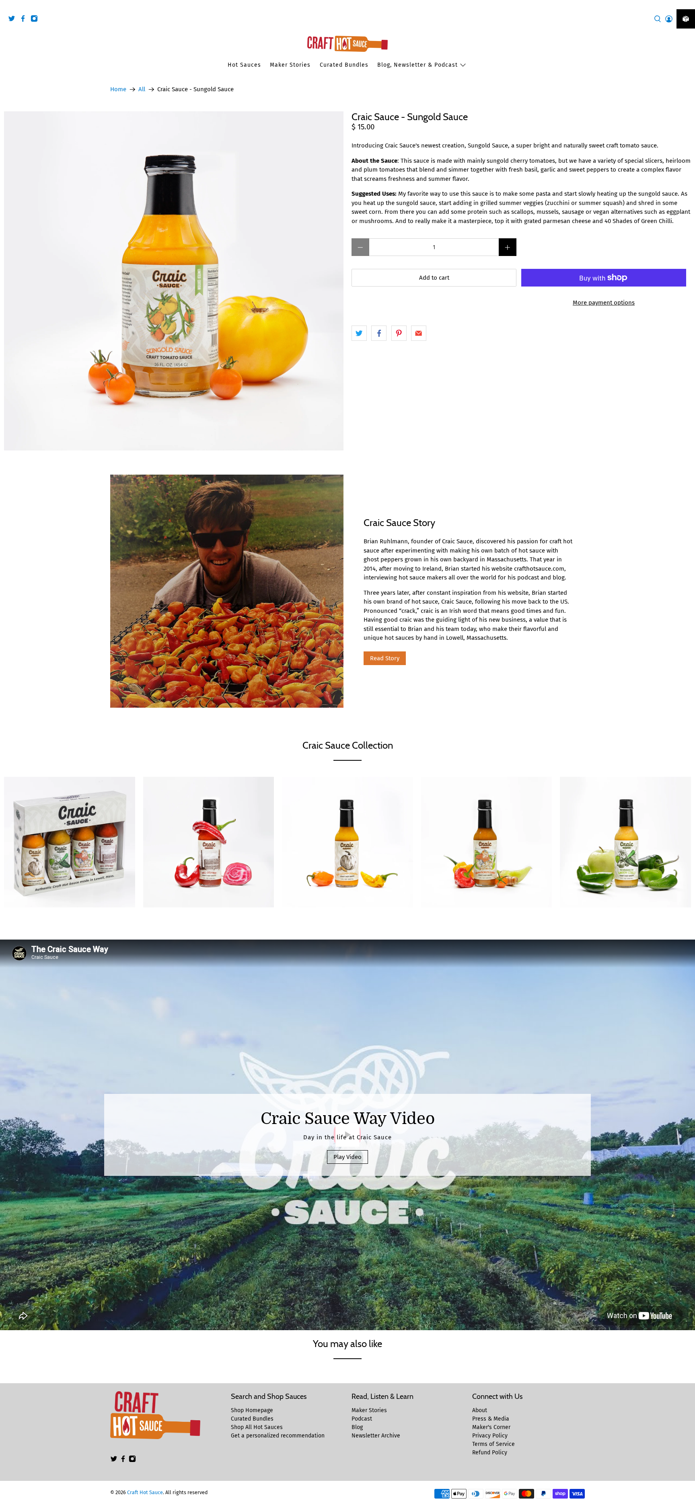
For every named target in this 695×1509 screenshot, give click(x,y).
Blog (357, 1427)
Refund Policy (489, 1452)
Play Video (347, 1157)
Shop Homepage (252, 1410)
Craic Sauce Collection (347, 745)
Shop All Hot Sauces (257, 1427)
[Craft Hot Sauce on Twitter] (13, 20)
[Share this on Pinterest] (399, 333)
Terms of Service (493, 1444)
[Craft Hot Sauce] (347, 44)
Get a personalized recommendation (278, 1435)
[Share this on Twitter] (359, 333)
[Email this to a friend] (418, 333)
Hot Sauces (244, 64)
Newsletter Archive (376, 1435)
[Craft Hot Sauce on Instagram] (36, 20)
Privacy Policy (490, 1435)
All (141, 89)
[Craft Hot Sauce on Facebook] (25, 20)
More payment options (604, 302)
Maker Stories (290, 64)
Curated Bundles (344, 64)
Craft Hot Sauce (145, 1492)
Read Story (384, 658)
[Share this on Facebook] (379, 333)
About (479, 1410)
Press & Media (490, 1418)
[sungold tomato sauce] (173, 280)
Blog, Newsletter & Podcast (417, 64)
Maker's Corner (491, 1427)
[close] (687, 4)
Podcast (362, 1418)
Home (118, 89)
